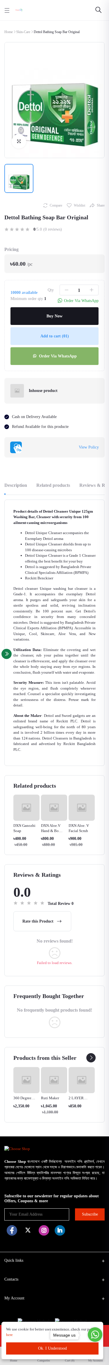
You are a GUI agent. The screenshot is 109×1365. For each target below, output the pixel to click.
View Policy (89, 447)
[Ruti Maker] (54, 1080)
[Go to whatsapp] (95, 1334)
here (10, 1335)
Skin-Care (23, 32)
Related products (53, 485)
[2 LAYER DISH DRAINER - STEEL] (82, 1080)
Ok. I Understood (52, 1348)
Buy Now (54, 316)
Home (8, 32)
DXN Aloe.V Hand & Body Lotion (52, 830)
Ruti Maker (50, 1098)
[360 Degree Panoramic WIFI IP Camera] (26, 1080)
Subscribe (90, 1214)
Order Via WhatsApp (57, 356)
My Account (14, 1298)
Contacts (11, 1279)
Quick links (13, 1260)
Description (15, 485)
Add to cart (54, 336)
